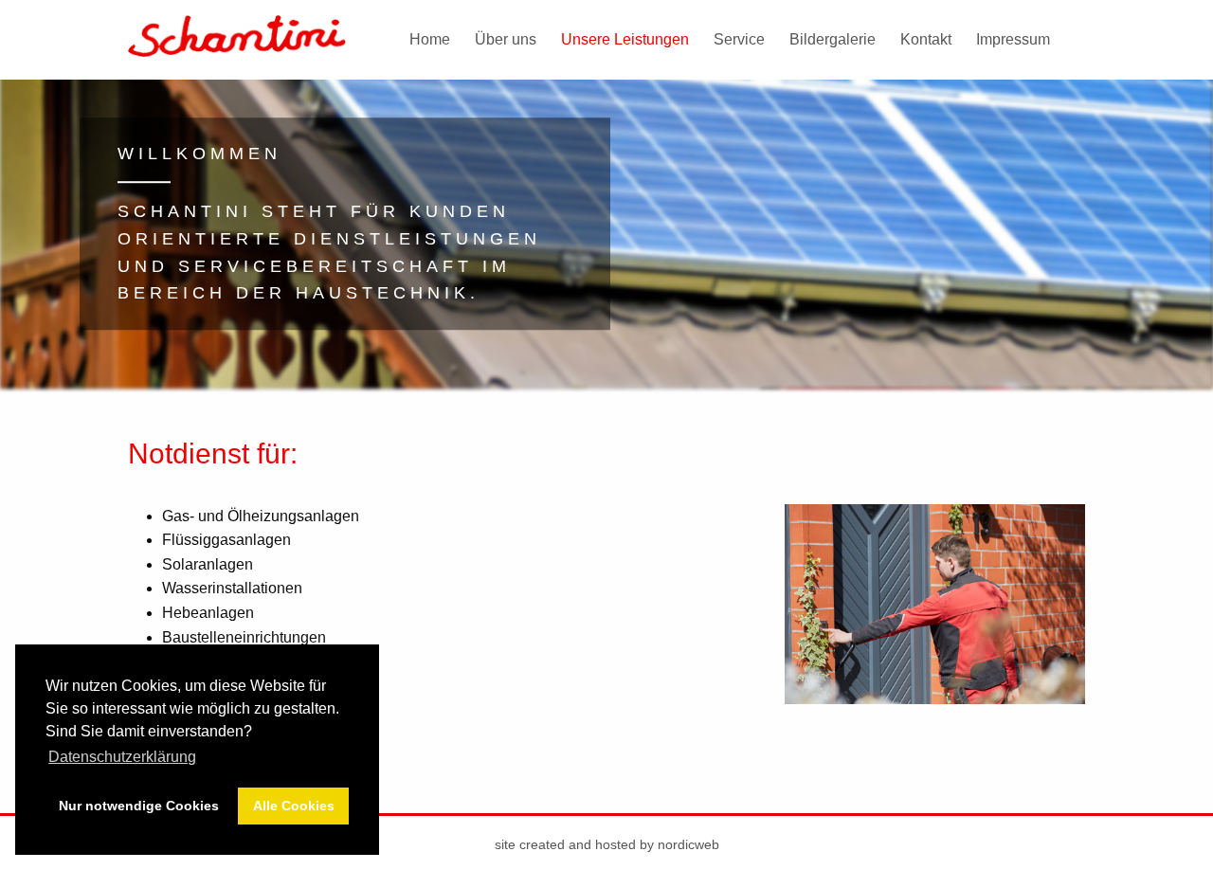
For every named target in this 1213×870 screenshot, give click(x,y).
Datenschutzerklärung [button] (122, 757)
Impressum (1013, 39)
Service (739, 39)
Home (429, 39)
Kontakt (925, 39)
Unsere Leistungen (625, 39)
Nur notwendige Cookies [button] (139, 805)
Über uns (505, 39)
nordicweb (688, 844)
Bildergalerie (832, 39)
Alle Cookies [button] (294, 805)
